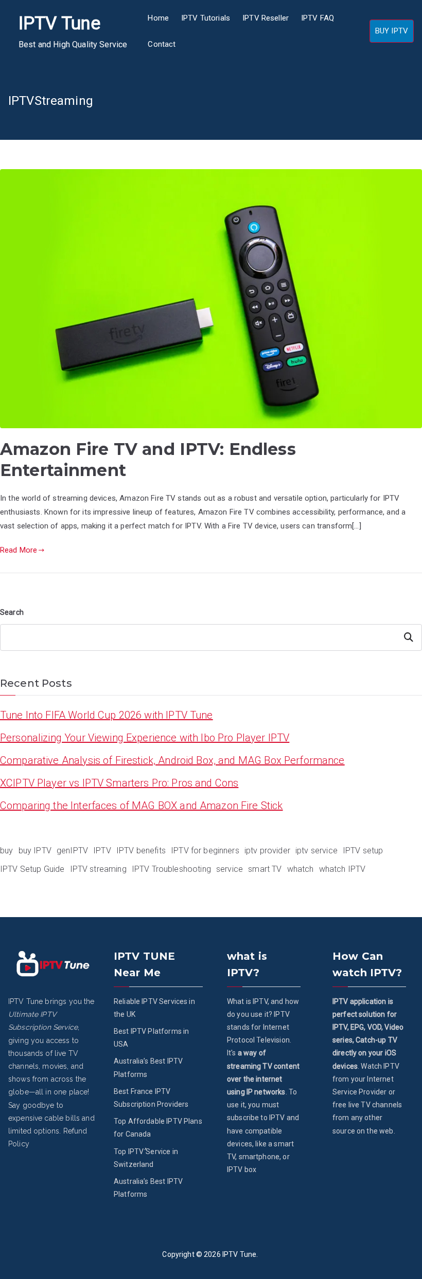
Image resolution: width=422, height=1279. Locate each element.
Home (158, 18)
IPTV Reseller (265, 18)
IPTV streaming (98, 869)
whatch (300, 869)
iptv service (316, 850)
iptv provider (267, 850)
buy (6, 850)
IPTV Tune (59, 23)
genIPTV (72, 850)
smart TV (265, 869)
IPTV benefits (141, 850)
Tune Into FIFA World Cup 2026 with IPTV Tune (106, 715)
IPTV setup (363, 850)
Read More (18, 550)
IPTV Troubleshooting (171, 869)
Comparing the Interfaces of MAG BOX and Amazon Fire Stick (141, 805)
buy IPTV (35, 850)
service (229, 869)
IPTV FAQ (317, 18)
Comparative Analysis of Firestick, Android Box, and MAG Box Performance (172, 760)
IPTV (102, 850)
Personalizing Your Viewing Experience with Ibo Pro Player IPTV (144, 738)
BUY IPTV (391, 30)
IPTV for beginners (205, 850)
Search (12, 612)
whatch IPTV (342, 869)
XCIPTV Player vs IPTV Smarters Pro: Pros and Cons (119, 783)
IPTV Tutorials (205, 18)
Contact (161, 44)
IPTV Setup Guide (32, 869)
